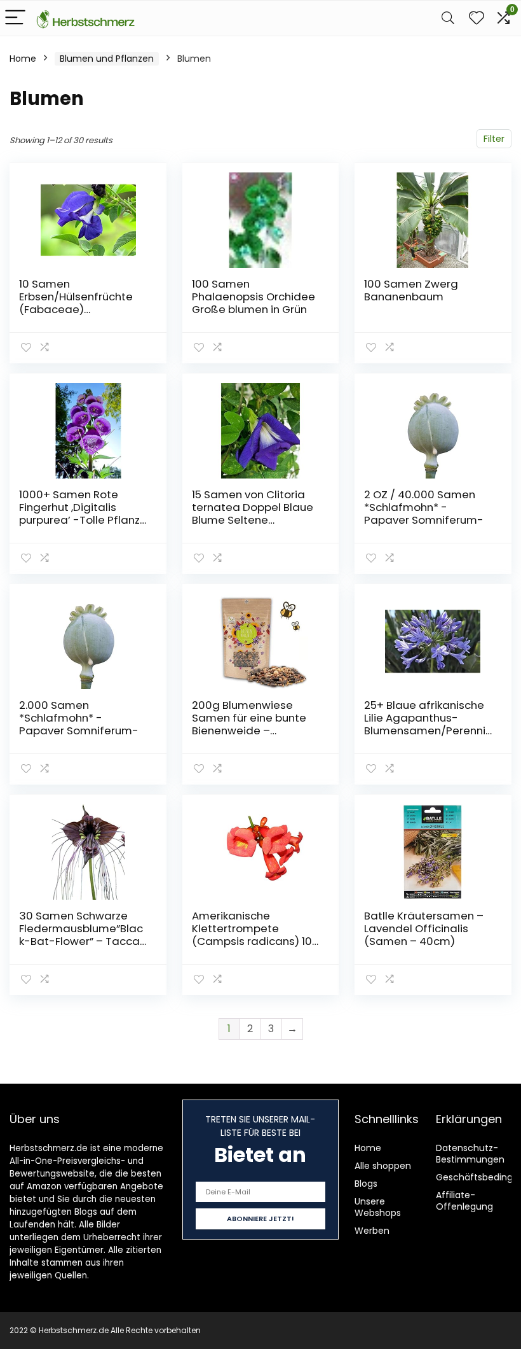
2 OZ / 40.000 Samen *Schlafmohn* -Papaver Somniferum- (424, 507)
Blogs (366, 1183)
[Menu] (15, 18)
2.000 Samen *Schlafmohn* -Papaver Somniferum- (79, 717)
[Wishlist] (476, 18)
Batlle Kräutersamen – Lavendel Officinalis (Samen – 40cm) (424, 928)
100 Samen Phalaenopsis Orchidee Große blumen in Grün (253, 296)
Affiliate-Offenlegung (464, 1201)
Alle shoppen (383, 1165)
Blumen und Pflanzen (107, 58)
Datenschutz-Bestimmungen (470, 1154)
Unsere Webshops (378, 1207)
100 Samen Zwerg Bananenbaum (411, 290)
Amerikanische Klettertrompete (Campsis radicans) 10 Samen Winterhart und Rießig (252, 941)
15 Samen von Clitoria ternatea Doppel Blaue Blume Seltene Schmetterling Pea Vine (254, 513)
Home (23, 58)
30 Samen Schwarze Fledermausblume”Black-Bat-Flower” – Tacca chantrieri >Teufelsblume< (81, 941)
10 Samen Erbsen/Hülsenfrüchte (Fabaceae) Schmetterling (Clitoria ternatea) (80, 309)
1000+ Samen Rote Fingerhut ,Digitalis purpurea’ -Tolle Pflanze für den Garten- (83, 513)
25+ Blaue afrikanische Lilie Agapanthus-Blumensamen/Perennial (424, 724)
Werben (372, 1230)
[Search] (448, 18)
